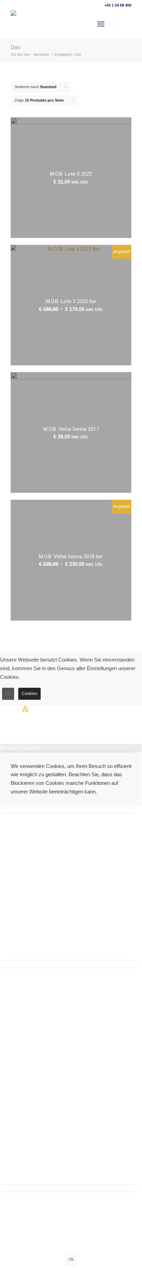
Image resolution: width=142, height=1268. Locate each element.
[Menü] (100, 24)
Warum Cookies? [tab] (19, 748)
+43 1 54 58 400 (117, 5)
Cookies (29, 693)
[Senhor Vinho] (47, 24)
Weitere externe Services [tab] (28, 964)
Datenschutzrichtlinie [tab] (23, 1188)
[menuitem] (102, 24)
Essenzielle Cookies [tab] (23, 809)
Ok (8, 693)
